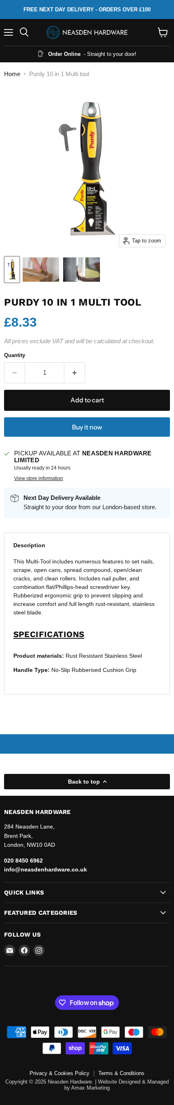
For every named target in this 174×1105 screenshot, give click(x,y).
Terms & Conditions (121, 1073)
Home (12, 73)
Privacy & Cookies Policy (59, 1073)
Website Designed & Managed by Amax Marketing (116, 1085)
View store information (38, 478)
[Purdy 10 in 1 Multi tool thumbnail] (11, 270)
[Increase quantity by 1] (74, 372)
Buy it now (87, 427)
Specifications (49, 634)
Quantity (14, 355)
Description (29, 545)
